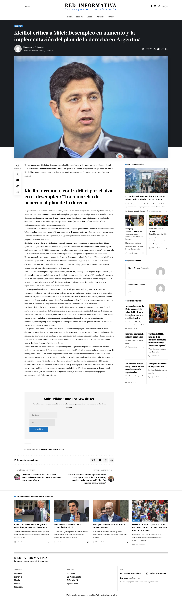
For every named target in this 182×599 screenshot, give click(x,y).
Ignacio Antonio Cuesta (136, 211)
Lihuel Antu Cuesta (136, 284)
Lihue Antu (27, 47)
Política (18, 26)
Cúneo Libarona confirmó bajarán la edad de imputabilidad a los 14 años (30, 526)
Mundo (61, 449)
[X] (155, 6)
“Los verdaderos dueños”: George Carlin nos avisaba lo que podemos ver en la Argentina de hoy (134, 368)
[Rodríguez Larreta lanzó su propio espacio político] (111, 511)
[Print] (166, 49)
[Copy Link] (162, 49)
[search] (16, 6)
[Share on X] (154, 49)
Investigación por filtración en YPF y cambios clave (157, 365)
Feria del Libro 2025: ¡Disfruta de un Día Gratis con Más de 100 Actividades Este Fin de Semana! (149, 527)
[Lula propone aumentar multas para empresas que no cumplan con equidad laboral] (134, 220)
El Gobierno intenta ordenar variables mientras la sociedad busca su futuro (145, 198)
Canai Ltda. (92, 595)
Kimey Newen (134, 268)
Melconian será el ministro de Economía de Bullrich (67, 526)
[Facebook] (151, 6)
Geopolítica (53, 449)
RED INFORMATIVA (91, 5)
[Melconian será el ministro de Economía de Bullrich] (71, 511)
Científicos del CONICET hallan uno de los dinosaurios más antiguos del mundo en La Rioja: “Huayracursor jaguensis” (157, 339)
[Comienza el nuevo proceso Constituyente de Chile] (158, 220)
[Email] (158, 49)
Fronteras (43, 449)
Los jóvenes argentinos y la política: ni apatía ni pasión (134, 335)
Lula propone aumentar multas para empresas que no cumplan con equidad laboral (134, 233)
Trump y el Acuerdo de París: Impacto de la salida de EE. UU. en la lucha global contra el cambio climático (134, 312)
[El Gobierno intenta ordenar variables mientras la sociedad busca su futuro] (146, 180)
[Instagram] (159, 6)
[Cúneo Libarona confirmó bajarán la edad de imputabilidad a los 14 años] (32, 511)
